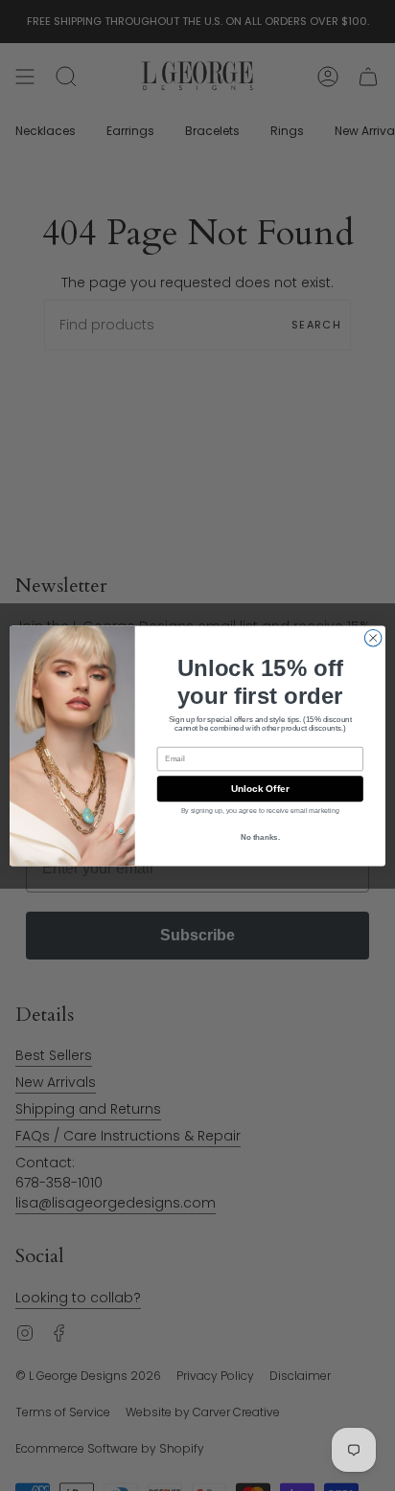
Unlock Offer (260, 787)
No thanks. (260, 837)
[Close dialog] (373, 637)
